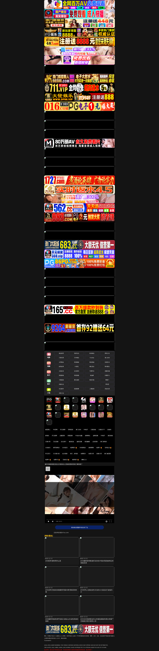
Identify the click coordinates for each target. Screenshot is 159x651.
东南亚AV (107, 362)
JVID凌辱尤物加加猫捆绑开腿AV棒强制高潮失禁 (61, 591)
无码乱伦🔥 (108, 447)
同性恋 (107, 384)
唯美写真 (92, 380)
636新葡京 (83, 447)
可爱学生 (92, 371)
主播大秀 (48, 441)
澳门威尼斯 (107, 453)
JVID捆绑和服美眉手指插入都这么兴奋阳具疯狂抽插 (61, 620)
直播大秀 (99, 453)
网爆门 (107, 380)
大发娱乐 (48, 447)
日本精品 (76, 357)
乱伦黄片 (63, 441)
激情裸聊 (91, 447)
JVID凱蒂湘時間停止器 (53, 561)
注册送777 (102, 429)
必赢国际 (62, 435)
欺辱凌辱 (61, 366)
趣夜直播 (79, 441)
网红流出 (92, 366)
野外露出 (107, 366)
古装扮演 (61, 371)
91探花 (76, 366)
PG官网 (55, 429)
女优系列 (76, 371)
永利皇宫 (65, 447)
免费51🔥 (99, 447)
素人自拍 (107, 357)
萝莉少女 (107, 353)
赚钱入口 (84, 459)
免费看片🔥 (73, 447)
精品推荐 (61, 353)
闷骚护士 (107, 375)
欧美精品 (92, 353)
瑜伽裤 (92, 375)
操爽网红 (87, 435)
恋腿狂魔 (107, 371)
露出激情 (76, 380)
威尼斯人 (48, 429)
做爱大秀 (91, 453)
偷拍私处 (71, 441)
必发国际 (95, 441)
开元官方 (48, 453)
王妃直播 (55, 441)
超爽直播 (95, 435)
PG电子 (86, 429)
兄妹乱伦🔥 (66, 459)
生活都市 (61, 389)
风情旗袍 (61, 375)
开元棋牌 (62, 429)
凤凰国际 (70, 435)
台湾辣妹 (61, 362)
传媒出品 (61, 384)
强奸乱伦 (76, 353)
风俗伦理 (107, 389)
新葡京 (47, 435)
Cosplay (92, 357)
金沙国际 (65, 453)
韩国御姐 (76, 362)
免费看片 (83, 453)
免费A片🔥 (57, 459)
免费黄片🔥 (75, 459)
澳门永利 (78, 429)
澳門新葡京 (56, 447)
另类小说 (61, 393)
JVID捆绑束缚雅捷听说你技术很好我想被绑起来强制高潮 (97, 562)
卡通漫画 (61, 380)
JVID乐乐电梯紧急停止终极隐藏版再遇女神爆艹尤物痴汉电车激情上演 (97, 620)
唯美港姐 (92, 362)
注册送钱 (93, 429)
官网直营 (70, 429)
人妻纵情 (92, 389)
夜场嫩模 (87, 441)
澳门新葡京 (103, 441)
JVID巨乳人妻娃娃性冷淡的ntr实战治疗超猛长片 (96, 591)
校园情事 (76, 389)
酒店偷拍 (110, 435)
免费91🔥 (48, 459)
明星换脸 (76, 375)
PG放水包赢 (78, 435)
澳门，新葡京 (74, 453)
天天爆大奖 (56, 453)
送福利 (109, 429)
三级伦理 (61, 357)
